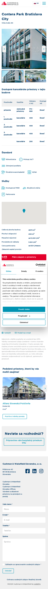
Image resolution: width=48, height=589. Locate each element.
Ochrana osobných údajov (17, 579)
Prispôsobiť (22, 316)
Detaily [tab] (24, 271)
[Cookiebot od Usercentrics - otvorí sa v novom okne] (35, 265)
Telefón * (6, 525)
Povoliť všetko (24, 309)
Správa (5, 536)
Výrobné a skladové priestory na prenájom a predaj (12, 494)
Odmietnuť (24, 322)
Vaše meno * (8, 504)
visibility (37, 584)
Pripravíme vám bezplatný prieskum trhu (24, 441)
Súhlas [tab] (8, 271)
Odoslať (8, 571)
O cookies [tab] (39, 271)
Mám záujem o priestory (24, 257)
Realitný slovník (35, 579)
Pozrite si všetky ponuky (15, 416)
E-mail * (6, 515)
